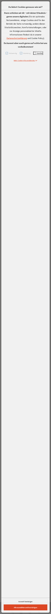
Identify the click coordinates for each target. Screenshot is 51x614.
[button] (25, 60)
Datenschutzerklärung (17, 38)
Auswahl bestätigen (25, 601)
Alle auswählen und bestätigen (25, 607)
